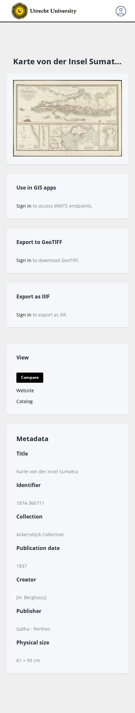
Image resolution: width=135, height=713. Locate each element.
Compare (30, 377)
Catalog (24, 401)
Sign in (23, 206)
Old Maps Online (44, 11)
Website (25, 390)
